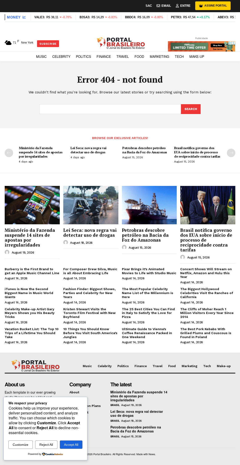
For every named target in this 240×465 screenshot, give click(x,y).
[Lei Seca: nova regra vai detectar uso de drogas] (90, 205)
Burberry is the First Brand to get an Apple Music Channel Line (32, 271)
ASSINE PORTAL (215, 5)
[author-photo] (8, 252)
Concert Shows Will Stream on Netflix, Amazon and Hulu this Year (206, 273)
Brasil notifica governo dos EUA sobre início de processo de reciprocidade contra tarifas (197, 152)
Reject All (46, 445)
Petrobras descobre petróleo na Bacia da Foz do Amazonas (144, 150)
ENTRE (185, 5)
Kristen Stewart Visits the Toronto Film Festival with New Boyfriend (89, 313)
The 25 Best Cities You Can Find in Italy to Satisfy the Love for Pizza (148, 313)
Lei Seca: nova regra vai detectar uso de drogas (88, 150)
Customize (20, 445)
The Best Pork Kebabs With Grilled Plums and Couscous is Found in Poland (205, 333)
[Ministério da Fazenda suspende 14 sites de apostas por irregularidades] (32, 205)
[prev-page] (9, 153)
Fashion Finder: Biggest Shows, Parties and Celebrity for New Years (89, 293)
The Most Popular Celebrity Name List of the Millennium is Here (147, 293)
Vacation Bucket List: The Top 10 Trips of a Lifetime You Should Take (32, 333)
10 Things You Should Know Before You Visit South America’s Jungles (90, 333)
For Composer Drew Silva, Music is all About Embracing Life (90, 271)
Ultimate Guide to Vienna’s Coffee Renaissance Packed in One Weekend (147, 333)
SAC (149, 5)
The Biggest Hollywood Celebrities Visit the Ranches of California (206, 293)
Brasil (115, 405)
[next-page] (231, 153)
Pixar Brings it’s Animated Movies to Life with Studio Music (149, 271)
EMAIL (166, 5)
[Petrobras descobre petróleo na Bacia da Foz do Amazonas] (149, 205)
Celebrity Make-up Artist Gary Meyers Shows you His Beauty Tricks (30, 313)
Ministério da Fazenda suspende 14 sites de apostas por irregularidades (40, 152)
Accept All (71, 445)
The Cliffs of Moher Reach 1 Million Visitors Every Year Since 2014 (207, 313)
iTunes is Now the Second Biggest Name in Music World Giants (29, 293)
